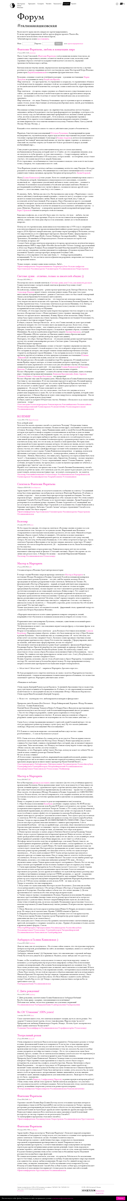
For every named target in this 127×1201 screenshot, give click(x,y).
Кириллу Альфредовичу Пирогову (47, 1079)
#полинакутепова (43, 1119)
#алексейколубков (85, 764)
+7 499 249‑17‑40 (55, 1187)
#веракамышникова (44, 266)
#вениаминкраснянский (27, 407)
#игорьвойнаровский (56, 766)
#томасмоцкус (51, 474)
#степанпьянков (69, 477)
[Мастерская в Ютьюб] (94, 1190)
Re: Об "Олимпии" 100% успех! (35, 1012)
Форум (30, 17)
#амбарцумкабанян (25, 984)
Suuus (32, 1015)
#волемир (21, 474)
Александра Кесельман (42, 376)
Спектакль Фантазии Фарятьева (36, 484)
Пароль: (38, 43)
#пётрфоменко (41, 764)
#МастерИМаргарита (26, 928)
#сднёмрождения (58, 1005)
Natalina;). (32, 943)
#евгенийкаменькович (35, 474)
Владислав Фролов (51, 79)
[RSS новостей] (92, 1190)
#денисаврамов (44, 407)
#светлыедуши (23, 404)
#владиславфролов (76, 266)
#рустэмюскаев (23, 269)
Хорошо (121, 1198)
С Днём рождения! (28, 991)
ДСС (31, 279)
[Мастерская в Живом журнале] (90, 1190)
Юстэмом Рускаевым (59, 133)
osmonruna (32, 53)
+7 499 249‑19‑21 (65, 1187)
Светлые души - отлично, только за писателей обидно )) (50, 276)
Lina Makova (33, 1130)
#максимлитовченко (75, 1089)
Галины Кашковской (69, 367)
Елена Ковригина (36, 487)
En (124, 4)
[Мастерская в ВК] (85, 1190)
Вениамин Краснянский (62, 374)
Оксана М (31, 1039)
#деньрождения (73, 1005)
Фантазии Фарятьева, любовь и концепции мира (46, 49)
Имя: (19, 43)
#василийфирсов (33, 1028)
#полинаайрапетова (39, 477)
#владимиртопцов (25, 769)
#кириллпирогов (42, 1089)
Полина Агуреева (64, 138)
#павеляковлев (39, 769)
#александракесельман (76, 407)
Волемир (22, 521)
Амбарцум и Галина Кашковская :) (37, 939)
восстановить (43, 39)
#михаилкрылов (54, 404)
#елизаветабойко (58, 407)
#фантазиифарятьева (26, 266)
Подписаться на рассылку (97, 1191)
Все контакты (20, 1190)
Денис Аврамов (79, 374)
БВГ (29, 779)
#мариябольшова (55, 477)
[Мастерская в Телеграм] (83, 1190)
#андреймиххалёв (82, 474)
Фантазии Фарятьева (47, 56)
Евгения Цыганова (73, 332)
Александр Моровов (25, 292)
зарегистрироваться (75, 43)
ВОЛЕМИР (23, 416)
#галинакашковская (67, 269)
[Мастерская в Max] (87, 1190)
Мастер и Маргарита (29, 563)
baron (31, 525)
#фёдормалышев (55, 764)
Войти (58, 44)
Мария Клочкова (33, 420)
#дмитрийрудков (24, 766)
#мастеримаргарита (25, 764)
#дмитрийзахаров (39, 766)
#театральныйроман (26, 1089)
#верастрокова (82, 269)
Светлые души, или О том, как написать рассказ (71, 283)
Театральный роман (29, 1035)
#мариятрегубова (60, 266)
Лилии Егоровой (83, 173)
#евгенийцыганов (69, 404)
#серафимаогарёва (66, 1028)
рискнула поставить (41, 783)
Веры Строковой (24, 210)
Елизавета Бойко (24, 376)
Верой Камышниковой (37, 72)
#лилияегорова (52, 269)
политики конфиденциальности (62, 1198)
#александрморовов (38, 404)
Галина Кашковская (31, 178)
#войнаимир (64, 769)
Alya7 (30, 1099)
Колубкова (48, 804)
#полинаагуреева (38, 269)
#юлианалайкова (84, 404)
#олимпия (21, 1028)
